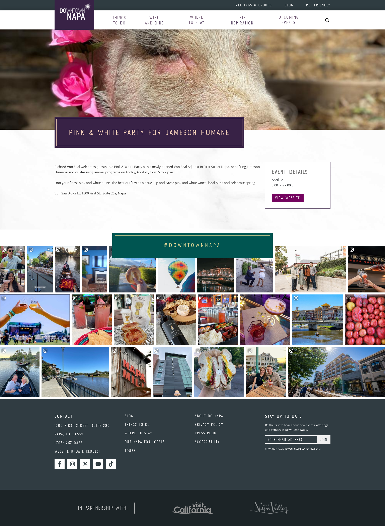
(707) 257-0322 (69, 443)
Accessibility (207, 442)
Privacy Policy (209, 424)
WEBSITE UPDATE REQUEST (78, 451)
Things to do (137, 424)
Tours (130, 450)
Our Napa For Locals (145, 442)
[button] (119, 20)
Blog (289, 5)
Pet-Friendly (318, 5)
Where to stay (138, 433)
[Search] (327, 20)
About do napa (209, 416)
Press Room (206, 433)
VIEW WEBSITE (287, 198)
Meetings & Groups (253, 5)
